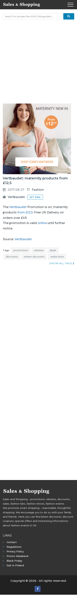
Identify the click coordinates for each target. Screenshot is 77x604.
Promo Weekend (17, 556)
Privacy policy (15, 551)
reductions (57, 256)
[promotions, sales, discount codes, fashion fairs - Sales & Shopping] (21, 4)
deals (53, 250)
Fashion (38, 189)
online (42, 223)
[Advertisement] (38, 61)
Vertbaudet (16, 197)
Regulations (14, 546)
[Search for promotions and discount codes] (68, 16)
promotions (20, 250)
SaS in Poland (15, 565)
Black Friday (14, 560)
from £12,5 (25, 212)
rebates (39, 250)
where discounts (34, 256)
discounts (12, 256)
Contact (12, 542)
